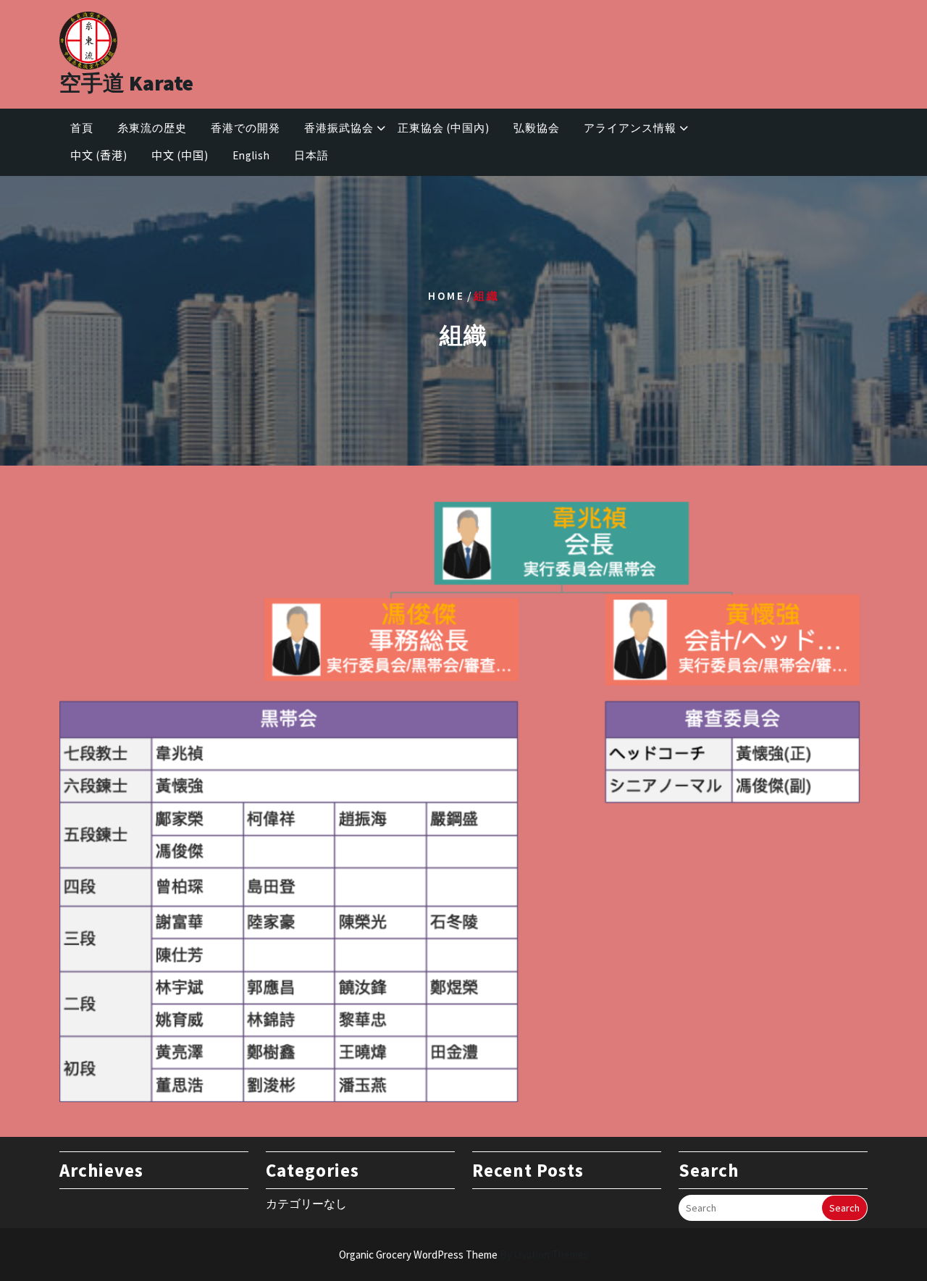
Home (446, 295)
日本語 (311, 155)
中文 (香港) (98, 155)
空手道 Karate (126, 82)
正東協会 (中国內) (444, 128)
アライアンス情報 (630, 128)
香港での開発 (245, 128)
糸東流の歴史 (152, 128)
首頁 (81, 128)
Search (844, 1207)
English (251, 155)
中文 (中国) (180, 155)
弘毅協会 (536, 128)
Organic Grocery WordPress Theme (464, 1254)
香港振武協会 (339, 128)
